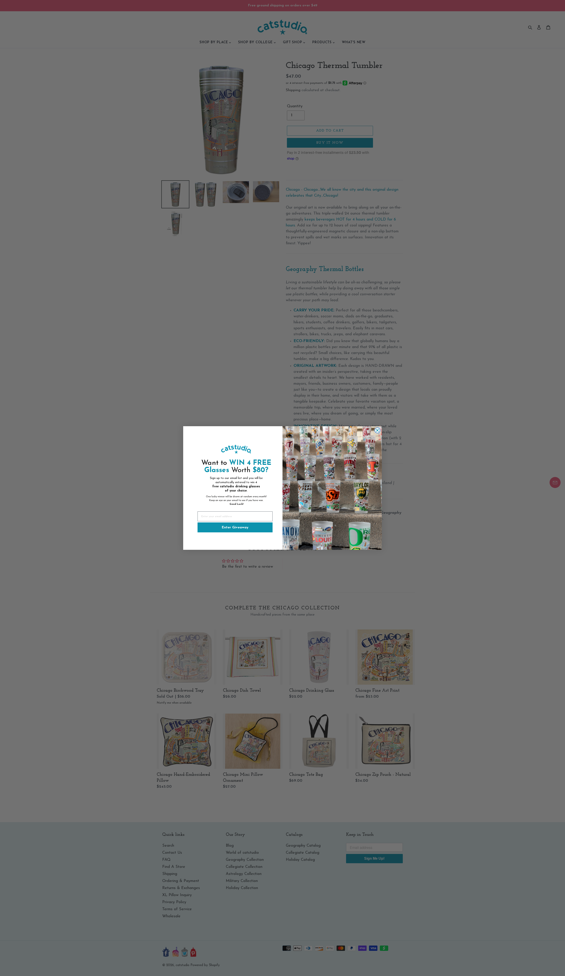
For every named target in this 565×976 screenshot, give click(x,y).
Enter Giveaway (235, 527)
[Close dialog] (377, 430)
